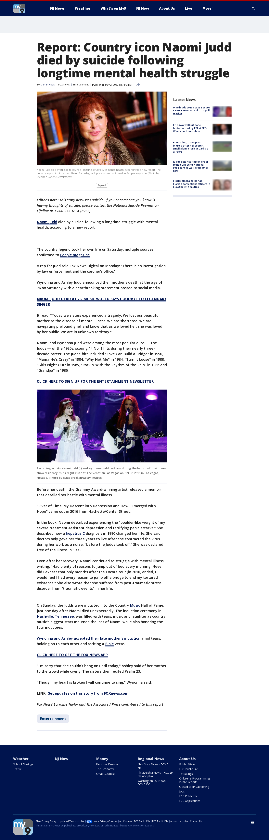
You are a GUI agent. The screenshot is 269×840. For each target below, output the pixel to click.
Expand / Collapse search (253, 8)
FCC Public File (188, 796)
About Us (187, 758)
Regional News (151, 758)
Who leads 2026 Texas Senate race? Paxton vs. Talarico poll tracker (191, 110)
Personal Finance (107, 764)
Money (102, 758)
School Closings (23, 764)
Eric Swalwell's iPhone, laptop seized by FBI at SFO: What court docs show (190, 128)
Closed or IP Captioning (194, 787)
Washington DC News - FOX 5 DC (152, 782)
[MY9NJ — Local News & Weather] (26, 8)
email (253, 822)
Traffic (17, 769)
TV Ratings (186, 774)
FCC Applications (189, 801)
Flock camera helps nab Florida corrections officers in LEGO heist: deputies (191, 184)
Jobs (182, 791)
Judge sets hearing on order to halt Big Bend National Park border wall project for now (190, 166)
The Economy (105, 769)
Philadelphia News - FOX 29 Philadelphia (155, 774)
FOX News (64, 84)
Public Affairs (187, 764)
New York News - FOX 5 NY (153, 766)
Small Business (105, 774)
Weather (21, 758)
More (206, 8)
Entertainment (81, 84)
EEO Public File (188, 769)
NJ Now (61, 758)
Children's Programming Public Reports (194, 780)
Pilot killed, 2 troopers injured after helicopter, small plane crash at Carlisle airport (190, 147)
